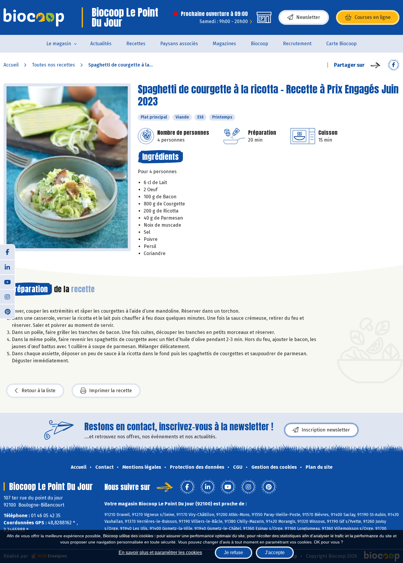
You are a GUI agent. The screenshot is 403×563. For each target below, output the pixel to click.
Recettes (135, 43)
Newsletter (308, 17)
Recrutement (297, 43)
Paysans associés (179, 43)
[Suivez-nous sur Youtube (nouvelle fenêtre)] (7, 281)
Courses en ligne (373, 17)
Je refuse (233, 552)
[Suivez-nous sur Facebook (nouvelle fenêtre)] (7, 252)
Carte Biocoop (341, 43)
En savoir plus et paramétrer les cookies (160, 552)
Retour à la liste (38, 390)
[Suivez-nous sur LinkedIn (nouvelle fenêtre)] (7, 266)
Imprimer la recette (110, 390)
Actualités (101, 43)
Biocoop (259, 43)
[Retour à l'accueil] (34, 17)
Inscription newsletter (326, 430)
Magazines (224, 43)
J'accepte (275, 552)
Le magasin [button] (58, 43)
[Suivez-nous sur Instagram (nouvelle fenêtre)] (7, 296)
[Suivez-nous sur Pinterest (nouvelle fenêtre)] (7, 311)
